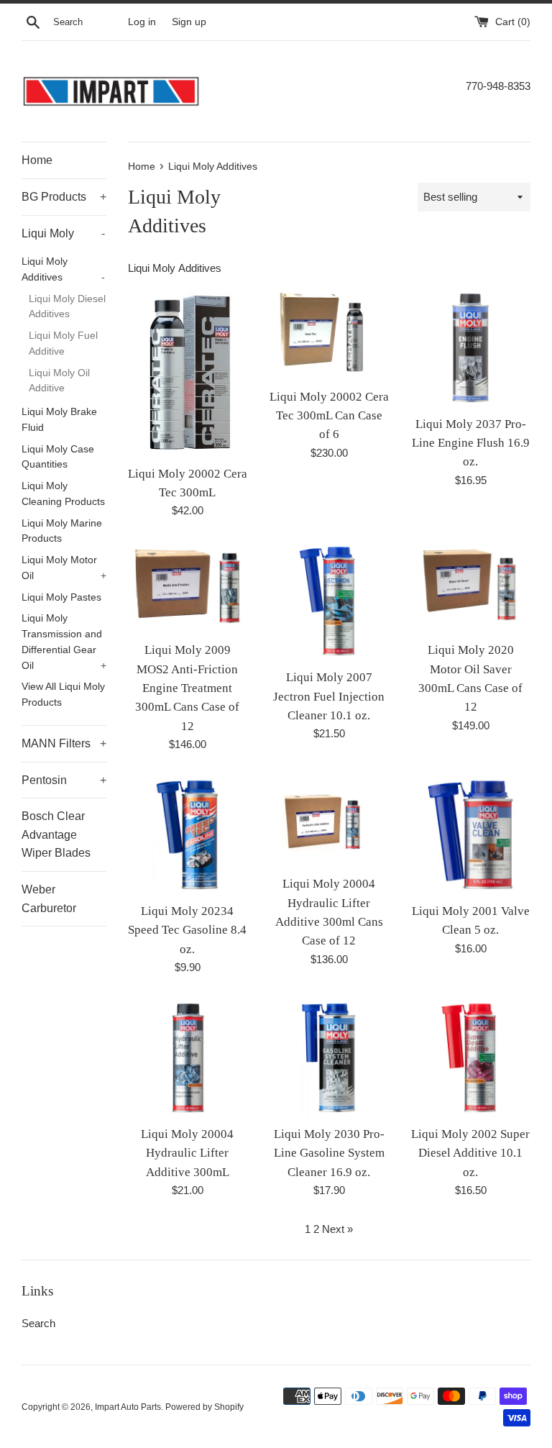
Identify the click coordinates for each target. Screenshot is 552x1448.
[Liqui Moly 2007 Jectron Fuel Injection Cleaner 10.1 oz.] (329, 601)
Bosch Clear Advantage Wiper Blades (56, 834)
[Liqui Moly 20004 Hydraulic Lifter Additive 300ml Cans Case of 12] (329, 821)
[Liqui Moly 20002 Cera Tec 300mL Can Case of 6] (329, 334)
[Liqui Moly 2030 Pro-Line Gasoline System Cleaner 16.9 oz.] (329, 1058)
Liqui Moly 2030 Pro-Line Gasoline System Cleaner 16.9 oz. (329, 1153)
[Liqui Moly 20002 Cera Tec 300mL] (188, 372)
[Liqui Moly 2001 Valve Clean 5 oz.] (470, 835)
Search (38, 1323)
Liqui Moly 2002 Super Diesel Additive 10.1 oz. (470, 1153)
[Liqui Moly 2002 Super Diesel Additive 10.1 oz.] (470, 1058)
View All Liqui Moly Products (63, 694)
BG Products (64, 197)
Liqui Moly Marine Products (62, 531)
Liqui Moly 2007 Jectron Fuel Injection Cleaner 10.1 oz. (329, 696)
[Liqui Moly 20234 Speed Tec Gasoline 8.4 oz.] (188, 835)
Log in (142, 22)
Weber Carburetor (49, 898)
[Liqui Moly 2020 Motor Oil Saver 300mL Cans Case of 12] (470, 587)
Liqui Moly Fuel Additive (63, 343)
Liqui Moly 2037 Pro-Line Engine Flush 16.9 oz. (471, 443)
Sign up (189, 22)
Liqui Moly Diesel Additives (67, 306)
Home (37, 160)
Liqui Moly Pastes (61, 597)
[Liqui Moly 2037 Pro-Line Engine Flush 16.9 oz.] (470, 348)
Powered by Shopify (204, 1407)
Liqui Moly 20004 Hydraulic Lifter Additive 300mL (187, 1153)
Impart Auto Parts (128, 1407)
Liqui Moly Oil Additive (59, 381)
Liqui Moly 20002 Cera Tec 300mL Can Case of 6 (329, 416)
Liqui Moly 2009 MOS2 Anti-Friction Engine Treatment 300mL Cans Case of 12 (187, 688)
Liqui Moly (63, 233)
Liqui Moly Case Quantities (58, 457)
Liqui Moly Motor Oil (64, 568)
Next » (337, 1229)
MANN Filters (64, 743)
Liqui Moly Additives (63, 269)
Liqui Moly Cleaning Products (63, 494)
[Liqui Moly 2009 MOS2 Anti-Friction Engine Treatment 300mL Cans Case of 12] (188, 587)
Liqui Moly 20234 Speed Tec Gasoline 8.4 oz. (187, 930)
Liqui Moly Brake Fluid (59, 419)
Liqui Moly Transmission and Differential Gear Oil (64, 641)
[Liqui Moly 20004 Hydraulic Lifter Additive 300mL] (188, 1058)
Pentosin (64, 780)
